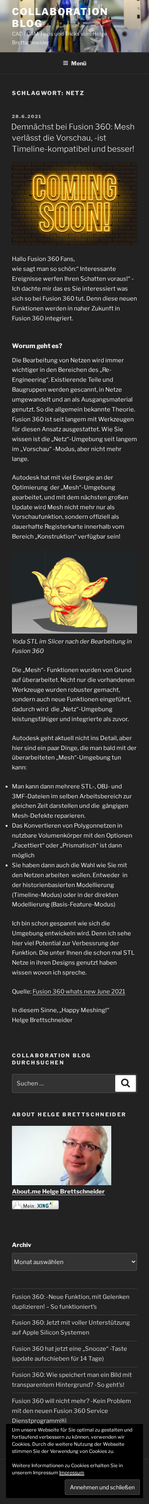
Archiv (21, 1245)
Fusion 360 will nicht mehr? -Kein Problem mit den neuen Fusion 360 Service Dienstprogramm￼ (71, 1410)
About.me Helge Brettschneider (58, 1191)
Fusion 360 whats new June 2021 (79, 991)
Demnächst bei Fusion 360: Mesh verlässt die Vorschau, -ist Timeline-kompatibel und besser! (73, 138)
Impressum (71, 1472)
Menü (78, 63)
